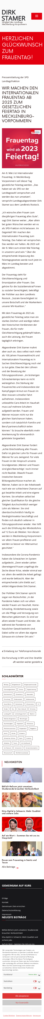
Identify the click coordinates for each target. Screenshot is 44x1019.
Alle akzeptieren (22, 996)
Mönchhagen (23, 719)
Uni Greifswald (25, 743)
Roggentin (33, 728)
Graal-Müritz (7, 704)
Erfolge (5, 898)
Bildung (6, 684)
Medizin (32, 714)
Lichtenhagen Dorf (20, 714)
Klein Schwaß (22, 709)
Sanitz (6, 733)
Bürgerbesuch (16, 684)
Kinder (6, 709)
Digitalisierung (31, 689)
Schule (13, 733)
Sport (20, 738)
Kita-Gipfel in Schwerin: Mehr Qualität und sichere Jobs (21, 812)
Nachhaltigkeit (8, 723)
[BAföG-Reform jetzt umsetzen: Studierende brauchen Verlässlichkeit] (22, 775)
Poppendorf (22, 728)
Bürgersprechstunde (30, 684)
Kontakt (5, 902)
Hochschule (18, 704)
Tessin (15, 743)
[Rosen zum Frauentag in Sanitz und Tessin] (22, 848)
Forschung (7, 699)
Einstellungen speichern (22, 1009)
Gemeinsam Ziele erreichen (13, 906)
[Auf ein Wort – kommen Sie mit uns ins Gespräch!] (22, 824)
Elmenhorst (19, 694)
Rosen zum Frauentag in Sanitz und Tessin (19, 861)
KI (38, 704)
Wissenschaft (8, 753)
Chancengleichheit (9, 689)
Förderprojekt (18, 699)
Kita (13, 709)
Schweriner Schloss (9, 738)
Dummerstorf (8, 694)
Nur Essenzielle (22, 1002)
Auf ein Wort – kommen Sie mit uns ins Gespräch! (21, 837)
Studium (28, 738)
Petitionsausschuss (10, 728)
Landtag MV (7, 714)
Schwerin (22, 733)
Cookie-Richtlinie (9, 1015)
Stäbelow (6, 743)
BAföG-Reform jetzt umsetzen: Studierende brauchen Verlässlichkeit (20, 787)
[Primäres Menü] (36, 16)
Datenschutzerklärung (24, 1015)
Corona (21, 689)
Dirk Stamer (13, 15)
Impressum (37, 1015)
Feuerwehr (30, 694)
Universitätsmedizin (32, 748)
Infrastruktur (30, 704)
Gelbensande (30, 699)
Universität (18, 748)
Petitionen (30, 723)
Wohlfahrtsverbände (22, 753)
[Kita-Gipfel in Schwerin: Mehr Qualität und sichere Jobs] (22, 799)
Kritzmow (33, 709)
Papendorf (20, 723)
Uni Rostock (7, 748)
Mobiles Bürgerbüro (10, 719)
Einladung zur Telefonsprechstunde (22, 651)
